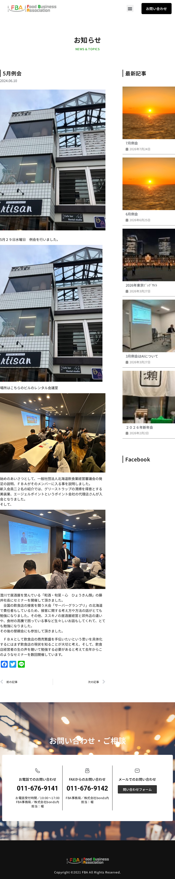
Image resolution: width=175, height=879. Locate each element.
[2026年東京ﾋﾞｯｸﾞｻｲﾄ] (148, 255)
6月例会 (132, 213)
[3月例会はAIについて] (148, 326)
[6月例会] (148, 184)
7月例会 (132, 143)
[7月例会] (148, 113)
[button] (130, 8)
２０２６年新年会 (139, 427)
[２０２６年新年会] (148, 397)
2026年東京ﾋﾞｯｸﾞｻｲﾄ (141, 285)
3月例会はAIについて (142, 356)
